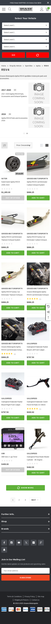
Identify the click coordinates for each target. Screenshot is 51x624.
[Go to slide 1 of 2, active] (24, 133)
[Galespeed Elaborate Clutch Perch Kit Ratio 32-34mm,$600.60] (38, 384)
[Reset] (37, 55)
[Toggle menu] (4, 9)
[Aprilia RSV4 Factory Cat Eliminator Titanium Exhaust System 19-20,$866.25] (12, 274)
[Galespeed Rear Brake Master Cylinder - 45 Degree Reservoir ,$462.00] (38, 438)
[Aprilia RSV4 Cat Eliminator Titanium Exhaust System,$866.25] (12, 219)
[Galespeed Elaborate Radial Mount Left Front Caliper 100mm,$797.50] (38, 328)
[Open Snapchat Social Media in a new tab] (4, 550)
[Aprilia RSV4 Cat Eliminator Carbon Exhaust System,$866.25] (38, 164)
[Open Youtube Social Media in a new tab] (19, 542)
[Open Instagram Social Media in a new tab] (11, 542)
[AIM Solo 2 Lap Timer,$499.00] (12, 438)
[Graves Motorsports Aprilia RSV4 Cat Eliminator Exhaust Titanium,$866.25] (12, 328)
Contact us (35, 600)
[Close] (48, 2)
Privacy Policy (29, 597)
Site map (41, 597)
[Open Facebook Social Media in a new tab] (4, 542)
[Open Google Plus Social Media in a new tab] (41, 542)
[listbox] (23, 145)
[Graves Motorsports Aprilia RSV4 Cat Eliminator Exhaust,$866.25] (38, 274)
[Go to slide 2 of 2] (27, 133)
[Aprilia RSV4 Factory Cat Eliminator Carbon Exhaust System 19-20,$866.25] (38, 219)
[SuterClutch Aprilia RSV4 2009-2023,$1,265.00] (12, 164)
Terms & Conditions (14, 597)
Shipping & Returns (21, 600)
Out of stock (13, 198)
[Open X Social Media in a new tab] (26, 542)
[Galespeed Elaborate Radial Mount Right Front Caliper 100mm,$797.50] (12, 384)
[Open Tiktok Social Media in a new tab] (33, 542)
